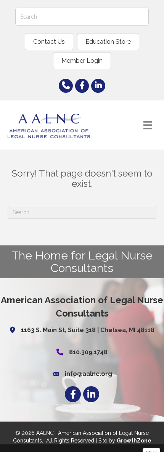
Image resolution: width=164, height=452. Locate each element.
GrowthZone (134, 441)
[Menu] (147, 125)
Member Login (82, 60)
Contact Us (49, 41)
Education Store (108, 41)
